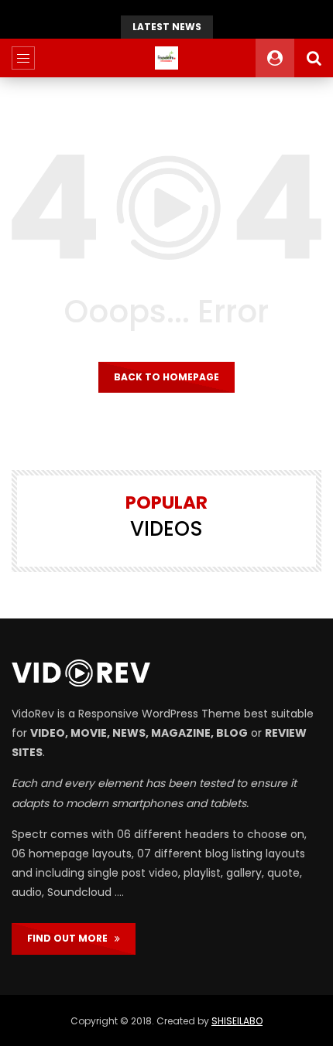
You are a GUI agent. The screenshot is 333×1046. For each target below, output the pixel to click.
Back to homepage (166, 376)
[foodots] (166, 58)
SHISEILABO (237, 1020)
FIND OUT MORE (71, 938)
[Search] (313, 58)
